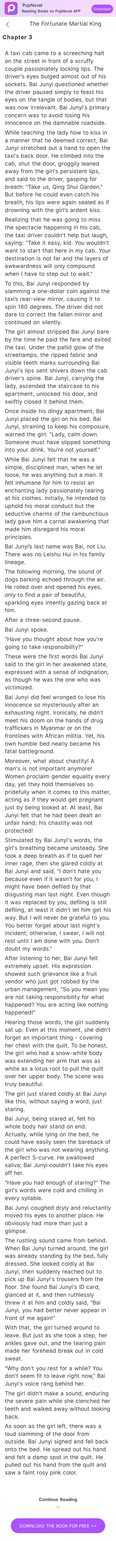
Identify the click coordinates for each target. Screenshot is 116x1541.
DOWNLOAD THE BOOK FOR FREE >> (58, 1526)
